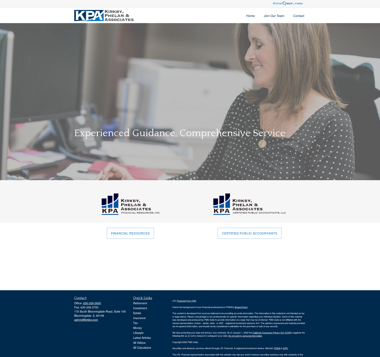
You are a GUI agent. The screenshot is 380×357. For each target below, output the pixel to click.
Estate (137, 313)
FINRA (277, 348)
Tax (135, 323)
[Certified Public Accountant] (249, 204)
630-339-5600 (92, 303)
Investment (140, 308)
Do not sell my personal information (245, 335)
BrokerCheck (241, 307)
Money (137, 328)
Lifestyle (138, 333)
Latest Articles (142, 338)
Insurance (139, 318)
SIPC (285, 348)
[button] (250, 15)
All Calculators (142, 347)
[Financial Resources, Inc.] (130, 204)
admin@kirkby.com (86, 320)
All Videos (139, 343)
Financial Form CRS (186, 300)
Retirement (140, 303)
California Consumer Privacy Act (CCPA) (272, 332)
